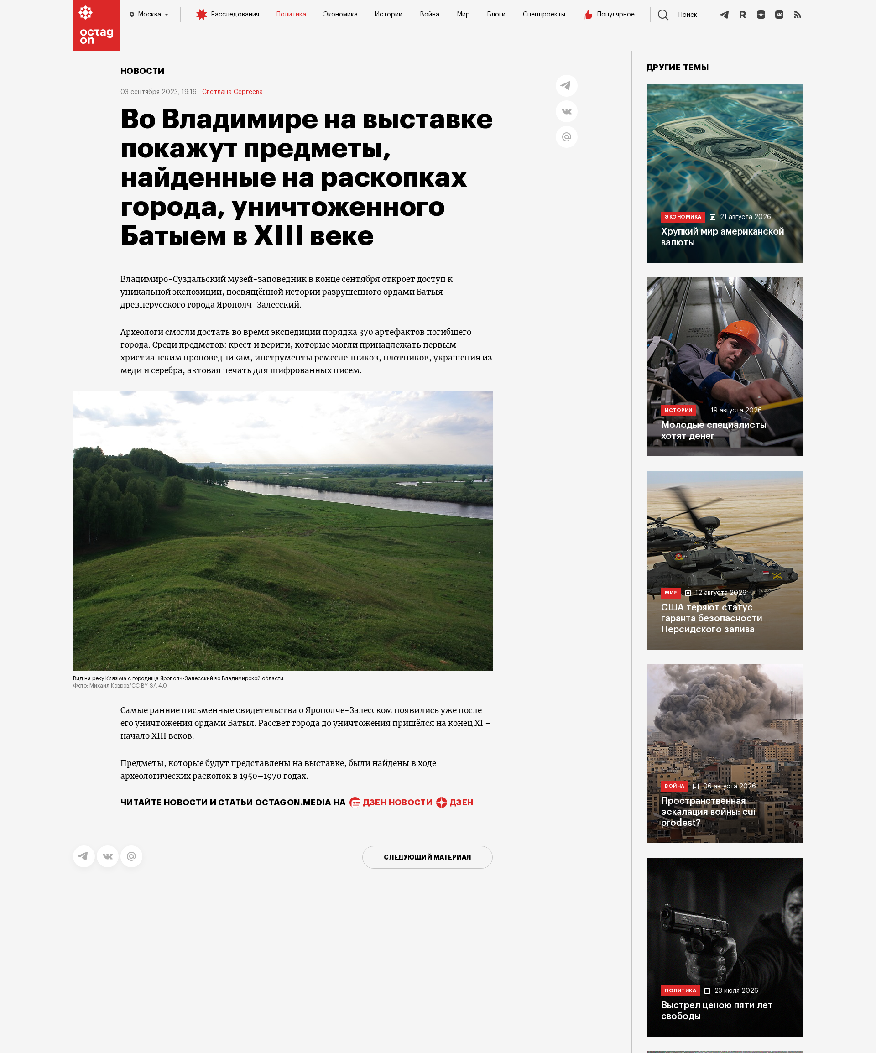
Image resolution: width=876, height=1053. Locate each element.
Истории (388, 14)
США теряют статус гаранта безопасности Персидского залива (711, 618)
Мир (463, 14)
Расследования (235, 14)
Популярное (616, 14)
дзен (461, 802)
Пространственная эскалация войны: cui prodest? (708, 812)
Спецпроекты (544, 14)
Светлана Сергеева (232, 92)
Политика (291, 14)
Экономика (340, 14)
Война (429, 14)
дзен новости (398, 802)
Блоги (496, 14)
